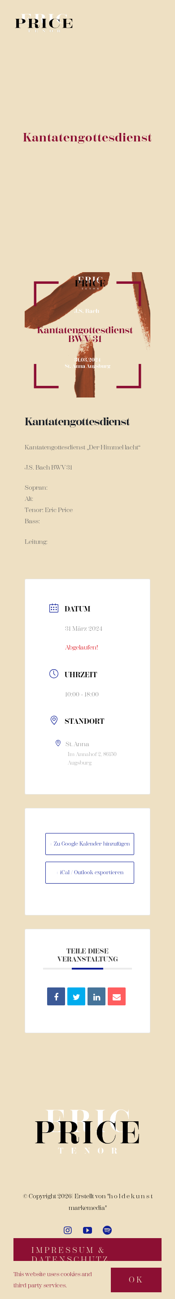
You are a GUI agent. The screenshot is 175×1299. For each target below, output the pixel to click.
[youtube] (87, 1230)
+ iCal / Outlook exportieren (89, 872)
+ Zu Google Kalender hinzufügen (90, 844)
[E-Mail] (117, 996)
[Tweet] (76, 996)
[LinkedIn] (96, 996)
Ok (136, 1280)
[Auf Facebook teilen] (56, 996)
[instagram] (67, 1230)
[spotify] (107, 1230)
